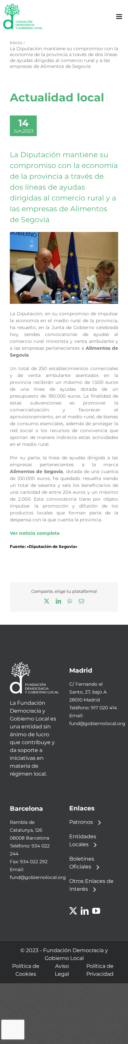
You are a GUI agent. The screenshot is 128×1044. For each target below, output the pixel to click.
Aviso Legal (62, 970)
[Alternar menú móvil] (119, 16)
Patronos (81, 822)
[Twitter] (73, 911)
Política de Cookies (25, 970)
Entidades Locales (82, 840)
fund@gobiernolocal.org (97, 723)
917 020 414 (104, 708)
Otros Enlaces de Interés (91, 885)
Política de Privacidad (100, 970)
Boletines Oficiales (81, 863)
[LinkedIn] (85, 911)
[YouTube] (96, 911)
